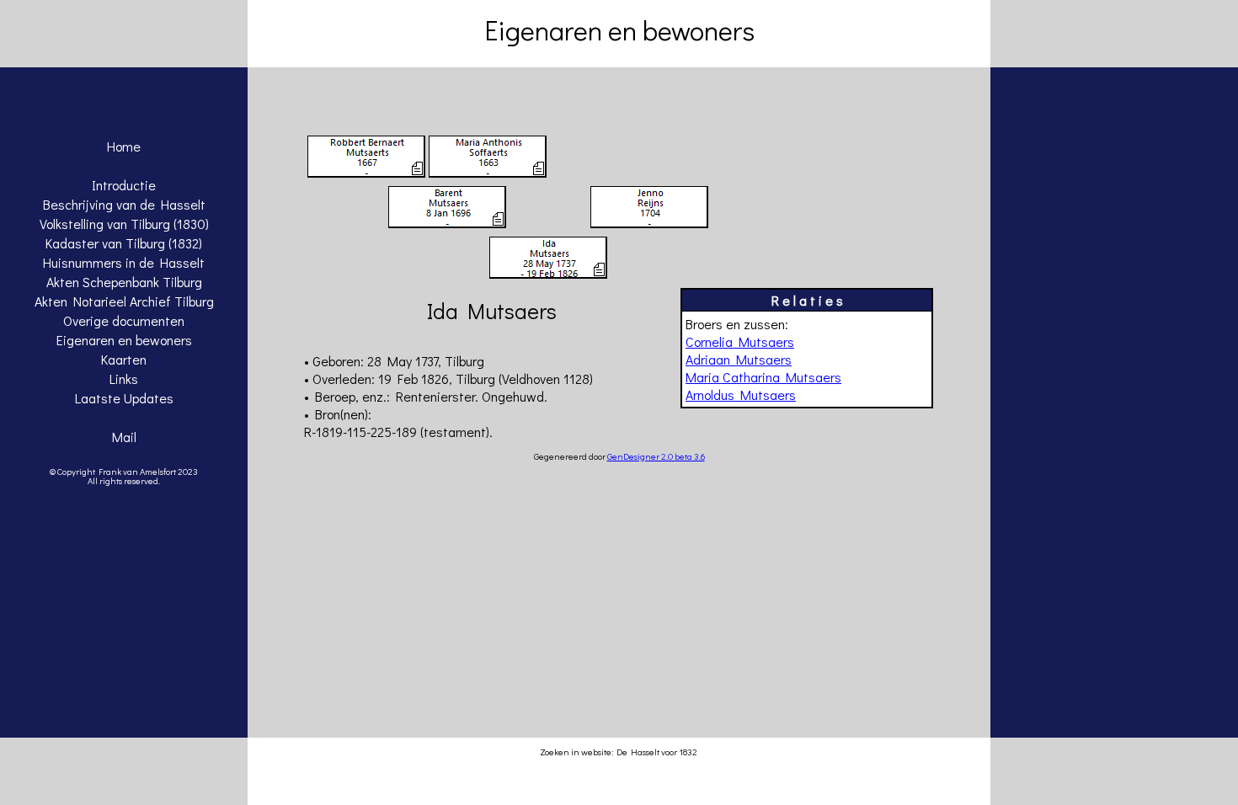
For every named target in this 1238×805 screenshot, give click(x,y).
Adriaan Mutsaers (739, 359)
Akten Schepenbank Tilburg (124, 282)
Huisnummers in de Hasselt (124, 262)
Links (123, 378)
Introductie (124, 185)
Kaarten (124, 359)
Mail (124, 436)
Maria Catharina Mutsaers (763, 377)
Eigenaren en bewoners (124, 340)
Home (124, 146)
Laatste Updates (124, 398)
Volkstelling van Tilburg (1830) (124, 223)
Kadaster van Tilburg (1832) (123, 243)
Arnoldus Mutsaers (741, 394)
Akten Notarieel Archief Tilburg (124, 301)
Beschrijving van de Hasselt (124, 204)
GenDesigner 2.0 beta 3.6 (656, 456)
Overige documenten (123, 320)
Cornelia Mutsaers (740, 341)
